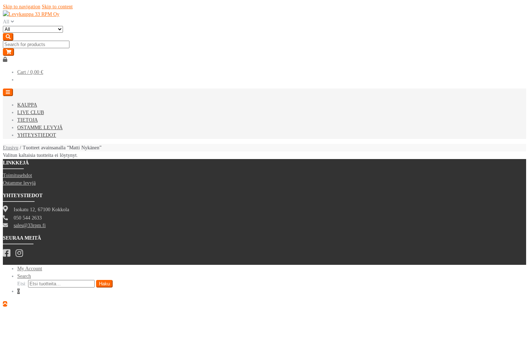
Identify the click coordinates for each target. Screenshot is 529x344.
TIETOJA (27, 120)
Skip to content (57, 6)
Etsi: (22, 283)
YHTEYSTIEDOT (36, 135)
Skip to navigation (21, 6)
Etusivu (10, 147)
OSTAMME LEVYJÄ (40, 127)
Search (24, 276)
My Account (29, 268)
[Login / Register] (5, 59)
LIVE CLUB (30, 112)
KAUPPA (27, 105)
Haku (104, 283)
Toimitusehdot (17, 175)
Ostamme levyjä (19, 183)
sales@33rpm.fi (30, 225)
